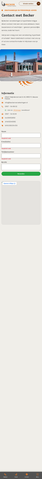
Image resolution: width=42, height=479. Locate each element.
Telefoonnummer (7, 152)
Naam (3, 131)
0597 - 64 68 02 (11, 106)
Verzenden (21, 174)
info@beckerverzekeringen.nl (16, 103)
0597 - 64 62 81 (11, 114)
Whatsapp (17, 110)
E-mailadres (5, 142)
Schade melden (28, 4)
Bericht (4, 162)
